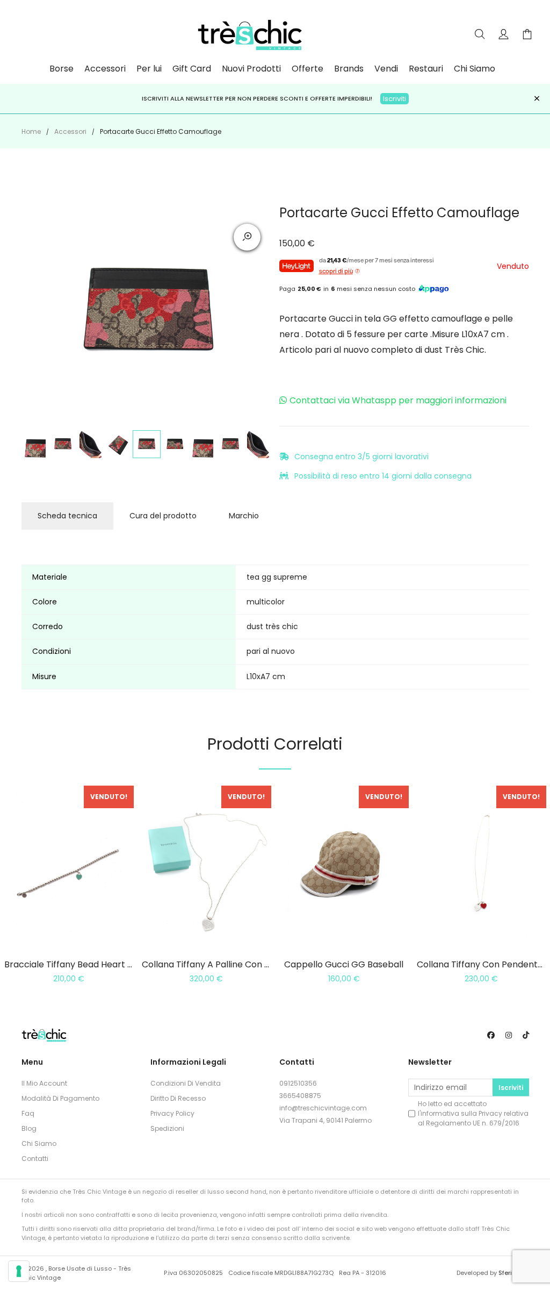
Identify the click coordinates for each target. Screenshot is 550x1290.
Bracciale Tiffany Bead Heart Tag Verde (87, 964)
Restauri (426, 69)
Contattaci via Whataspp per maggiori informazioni (398, 400)
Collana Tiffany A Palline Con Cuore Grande (233, 964)
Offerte (307, 69)
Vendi (386, 69)
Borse (61, 69)
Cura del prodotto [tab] (163, 515)
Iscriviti (394, 99)
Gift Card (191, 69)
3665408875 (300, 1095)
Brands (349, 69)
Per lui (149, 69)
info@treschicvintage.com (323, 1108)
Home (31, 131)
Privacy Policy (172, 1113)
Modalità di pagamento (60, 1098)
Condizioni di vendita (185, 1083)
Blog (29, 1128)
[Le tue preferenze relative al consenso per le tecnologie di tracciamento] (19, 1271)
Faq (27, 1113)
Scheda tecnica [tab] (67, 515)
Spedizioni (167, 1128)
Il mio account (44, 1083)
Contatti (34, 1158)
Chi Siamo (474, 69)
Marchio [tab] (244, 515)
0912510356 (298, 1083)
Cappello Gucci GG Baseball (343, 964)
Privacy (490, 1113)
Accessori (105, 69)
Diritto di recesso (178, 1098)
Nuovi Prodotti (251, 69)
